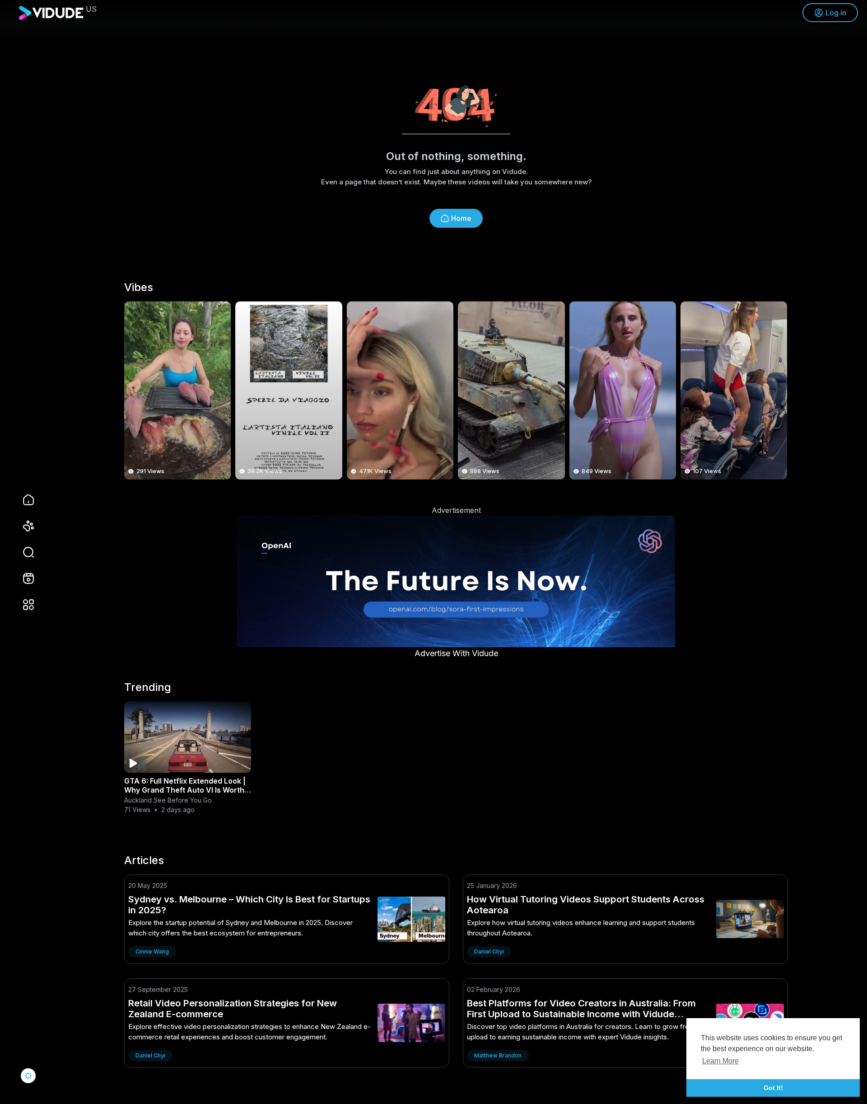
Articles (144, 860)
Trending (147, 687)
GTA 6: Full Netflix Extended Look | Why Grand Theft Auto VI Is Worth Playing (185, 789)
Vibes (138, 287)
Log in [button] (835, 12)
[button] (22, 552)
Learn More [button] (720, 1061)
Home (461, 218)
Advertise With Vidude (456, 653)
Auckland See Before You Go (168, 800)
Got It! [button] (773, 1087)
